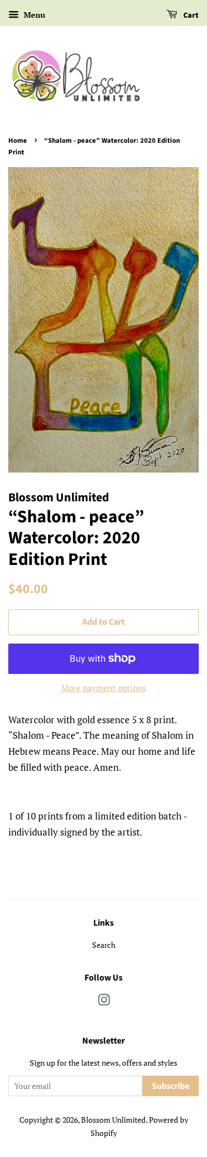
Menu (33, 14)
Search (103, 945)
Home (17, 141)
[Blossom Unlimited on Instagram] (104, 1002)
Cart (190, 15)
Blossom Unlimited (113, 1119)
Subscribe (170, 1086)
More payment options (103, 687)
